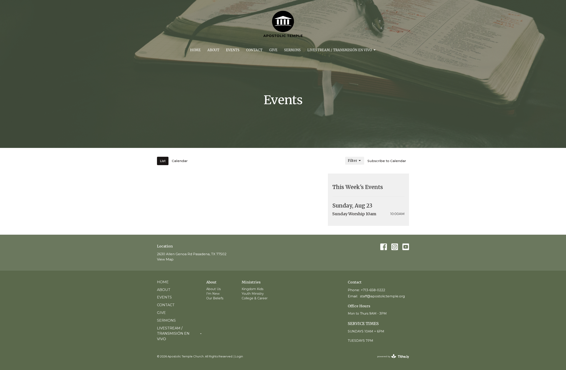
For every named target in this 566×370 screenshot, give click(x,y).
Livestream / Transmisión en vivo (339, 50)
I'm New (213, 294)
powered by (391, 360)
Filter (352, 161)
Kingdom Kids (252, 289)
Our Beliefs (214, 298)
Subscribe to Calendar (386, 161)
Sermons (292, 50)
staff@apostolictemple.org (382, 296)
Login (239, 356)
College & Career (255, 298)
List (163, 161)
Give (273, 50)
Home (195, 50)
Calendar (180, 161)
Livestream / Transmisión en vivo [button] (173, 333)
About (213, 50)
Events (232, 50)
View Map (165, 259)
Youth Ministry (253, 294)
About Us (213, 289)
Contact (254, 50)
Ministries (251, 282)
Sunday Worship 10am (354, 213)
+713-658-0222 (373, 290)
